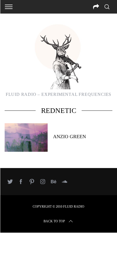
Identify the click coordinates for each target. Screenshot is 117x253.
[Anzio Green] (26, 137)
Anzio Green (69, 136)
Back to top (54, 221)
